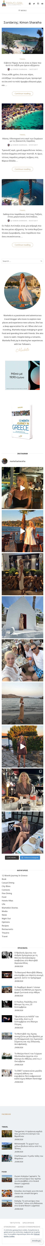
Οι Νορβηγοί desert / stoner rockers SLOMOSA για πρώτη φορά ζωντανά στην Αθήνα (27, 990)
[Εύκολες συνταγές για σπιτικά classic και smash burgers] (7, 1193)
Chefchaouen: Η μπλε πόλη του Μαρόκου (28, 1157)
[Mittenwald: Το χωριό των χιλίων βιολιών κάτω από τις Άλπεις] (7, 1146)
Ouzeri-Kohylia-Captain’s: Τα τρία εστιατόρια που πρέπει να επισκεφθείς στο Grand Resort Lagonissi (27, 1180)
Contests (6, 889)
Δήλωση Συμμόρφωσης (29, 1227)
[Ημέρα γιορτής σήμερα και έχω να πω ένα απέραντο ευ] (22, 833)
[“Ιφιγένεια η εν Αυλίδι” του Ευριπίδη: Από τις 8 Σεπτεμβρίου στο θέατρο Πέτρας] (7, 1018)
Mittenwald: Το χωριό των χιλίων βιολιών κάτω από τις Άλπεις (28, 1146)
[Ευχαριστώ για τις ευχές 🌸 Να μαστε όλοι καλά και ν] (22, 574)
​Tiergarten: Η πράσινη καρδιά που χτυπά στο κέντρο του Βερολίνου (28, 1134)
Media (5, 911)
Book (4, 879)
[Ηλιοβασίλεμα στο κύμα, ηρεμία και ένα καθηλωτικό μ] (22, 531)
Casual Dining (8, 882)
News (4, 914)
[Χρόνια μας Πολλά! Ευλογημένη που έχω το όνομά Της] (22, 617)
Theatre (5, 932)
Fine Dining (7, 893)
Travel (23, 59)
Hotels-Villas (7, 900)
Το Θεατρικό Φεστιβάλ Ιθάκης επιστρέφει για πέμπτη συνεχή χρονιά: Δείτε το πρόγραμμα (28, 975)
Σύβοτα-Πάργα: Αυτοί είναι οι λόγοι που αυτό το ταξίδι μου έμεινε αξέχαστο (22, 63)
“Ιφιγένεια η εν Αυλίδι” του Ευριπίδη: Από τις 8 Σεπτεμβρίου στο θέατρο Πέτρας (26, 1020)
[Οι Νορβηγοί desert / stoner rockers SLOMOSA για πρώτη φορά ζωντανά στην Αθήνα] (7, 989)
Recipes (5, 925)
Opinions (6, 922)
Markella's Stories (10, 907)
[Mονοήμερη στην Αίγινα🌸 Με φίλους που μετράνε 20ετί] (22, 660)
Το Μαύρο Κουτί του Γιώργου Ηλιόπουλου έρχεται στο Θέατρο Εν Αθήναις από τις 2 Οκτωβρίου (28, 1057)
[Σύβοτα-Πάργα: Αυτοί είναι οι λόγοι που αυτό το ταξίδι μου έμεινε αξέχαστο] (22, 53)
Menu (24, 10)
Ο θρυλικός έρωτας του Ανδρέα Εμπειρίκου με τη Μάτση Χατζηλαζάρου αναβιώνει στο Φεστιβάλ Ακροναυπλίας (26, 957)
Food (4, 897)
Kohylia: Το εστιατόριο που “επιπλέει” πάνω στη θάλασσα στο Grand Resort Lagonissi (28, 1203)
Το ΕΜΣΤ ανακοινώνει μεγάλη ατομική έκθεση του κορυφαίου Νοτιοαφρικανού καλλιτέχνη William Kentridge (28, 1074)
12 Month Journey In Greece (14, 875)
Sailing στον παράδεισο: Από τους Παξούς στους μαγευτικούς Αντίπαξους (22, 215)
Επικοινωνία (9, 1227)
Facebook (6, 1114)
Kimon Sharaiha (18, 69)
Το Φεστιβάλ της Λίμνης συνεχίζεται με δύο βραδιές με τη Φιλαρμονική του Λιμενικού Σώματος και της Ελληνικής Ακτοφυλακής (28, 1038)
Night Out (6, 918)
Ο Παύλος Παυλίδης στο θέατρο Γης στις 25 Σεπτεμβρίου (25, 1004)
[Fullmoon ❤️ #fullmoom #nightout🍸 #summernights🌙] (22, 488)
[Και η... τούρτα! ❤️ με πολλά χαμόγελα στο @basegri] (22, 789)
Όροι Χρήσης (28, 1223)
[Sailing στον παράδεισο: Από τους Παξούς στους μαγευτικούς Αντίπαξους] (22, 204)
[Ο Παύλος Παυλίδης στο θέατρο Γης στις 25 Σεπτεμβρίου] (7, 1004)
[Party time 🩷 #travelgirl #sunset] (22, 703)
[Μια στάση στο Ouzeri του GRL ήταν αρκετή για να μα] (22, 746)
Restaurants (7, 929)
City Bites (6, 886)
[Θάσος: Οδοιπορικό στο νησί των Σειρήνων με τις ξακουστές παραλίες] (22, 128)
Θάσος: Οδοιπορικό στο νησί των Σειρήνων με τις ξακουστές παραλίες (22, 139)
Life (3, 904)
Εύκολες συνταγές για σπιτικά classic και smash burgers (28, 1192)
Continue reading (24, 94)
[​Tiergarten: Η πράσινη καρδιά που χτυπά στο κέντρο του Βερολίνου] (7, 1133)
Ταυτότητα (15, 1223)
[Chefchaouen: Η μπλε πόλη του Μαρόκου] (7, 1158)
